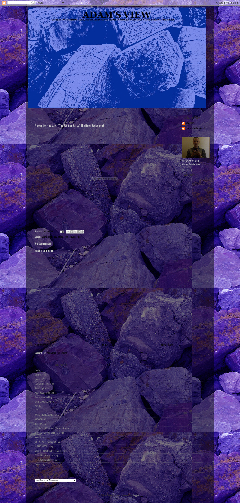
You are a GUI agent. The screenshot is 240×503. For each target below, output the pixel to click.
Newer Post (41, 345)
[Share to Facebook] (79, 232)
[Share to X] (75, 232)
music (60, 237)
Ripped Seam (40, 424)
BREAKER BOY (40, 419)
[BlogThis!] (72, 232)
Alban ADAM (190, 123)
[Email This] (68, 232)
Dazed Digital (40, 388)
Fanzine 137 (40, 379)
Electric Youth (40, 375)
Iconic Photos (40, 437)
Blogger (135, 495)
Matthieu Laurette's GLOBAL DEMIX (49, 433)
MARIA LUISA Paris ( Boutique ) (47, 415)
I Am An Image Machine (44, 384)
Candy (37, 370)
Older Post (167, 345)
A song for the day (49, 237)
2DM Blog (39, 406)
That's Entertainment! (195, 128)
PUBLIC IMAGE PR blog (44, 446)
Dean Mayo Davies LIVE (44, 393)
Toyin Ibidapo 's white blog (46, 455)
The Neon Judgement (73, 237)
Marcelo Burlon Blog (43, 397)
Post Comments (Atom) (57, 353)
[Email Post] (61, 232)
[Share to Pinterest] (82, 232)
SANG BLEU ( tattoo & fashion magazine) (52, 451)
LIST (36, 410)
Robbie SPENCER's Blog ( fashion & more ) (52, 428)
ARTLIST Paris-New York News (47, 442)
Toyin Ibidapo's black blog (46, 460)
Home (104, 345)
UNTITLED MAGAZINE (43, 402)
